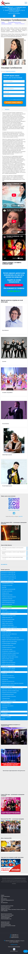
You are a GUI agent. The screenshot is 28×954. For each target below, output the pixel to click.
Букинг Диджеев (4, 910)
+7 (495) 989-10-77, (8, 7)
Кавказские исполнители (7, 598)
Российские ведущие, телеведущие (9, 643)
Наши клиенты (4, 898)
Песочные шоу (5, 679)
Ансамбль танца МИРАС (7, 392)
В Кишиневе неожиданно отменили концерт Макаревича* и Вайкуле (14, 552)
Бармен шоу (4, 673)
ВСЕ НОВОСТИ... (4, 564)
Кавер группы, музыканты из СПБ (8, 700)
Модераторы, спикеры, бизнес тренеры (10, 656)
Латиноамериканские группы (8, 694)
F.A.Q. (2, 901)
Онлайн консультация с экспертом (14, 285)
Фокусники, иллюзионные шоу (8, 681)
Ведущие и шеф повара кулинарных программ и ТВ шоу (13, 639)
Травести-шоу (5, 709)
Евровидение (4, 713)
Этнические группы (6, 698)
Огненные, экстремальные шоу (8, 677)
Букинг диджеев (4, 666)
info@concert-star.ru (14, 9)
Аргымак (4, 361)
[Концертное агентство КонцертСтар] (14, 3)
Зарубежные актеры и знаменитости (9, 627)
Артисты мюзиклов (6, 635)
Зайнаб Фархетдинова (7, 454)
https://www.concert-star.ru (18, 878)
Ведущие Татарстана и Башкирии (8, 662)
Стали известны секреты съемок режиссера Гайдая (12, 557)
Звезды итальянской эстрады (8, 619)
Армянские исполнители (7, 604)
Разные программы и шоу (6, 918)
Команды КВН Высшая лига (7, 645)
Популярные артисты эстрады (14, 22)
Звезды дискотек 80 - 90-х (7, 617)
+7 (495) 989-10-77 (14, 291)
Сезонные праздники (5, 923)
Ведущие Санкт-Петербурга (7, 660)
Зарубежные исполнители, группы (9, 615)
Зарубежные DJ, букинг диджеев (8, 668)
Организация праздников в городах (8, 925)
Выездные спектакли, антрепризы (9, 654)
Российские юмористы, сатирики (8, 647)
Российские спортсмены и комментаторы (10, 653)
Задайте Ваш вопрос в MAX (14, 510)
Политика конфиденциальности (7, 900)
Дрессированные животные (8, 675)
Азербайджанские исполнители (8, 600)
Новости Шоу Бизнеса (5, 896)
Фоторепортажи (4, 902)
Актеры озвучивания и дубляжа (8, 664)
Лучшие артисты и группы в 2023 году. (8, 577)
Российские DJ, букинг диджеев (8, 670)
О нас (2, 897)
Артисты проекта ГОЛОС (6, 608)
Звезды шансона (5, 593)
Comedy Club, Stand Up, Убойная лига (9, 633)
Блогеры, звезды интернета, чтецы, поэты (10, 637)
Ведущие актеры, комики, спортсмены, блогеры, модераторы (13, 909)
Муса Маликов (5, 330)
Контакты (3, 926)
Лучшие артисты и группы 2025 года (8, 574)
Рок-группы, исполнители (7, 591)
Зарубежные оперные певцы (8, 625)
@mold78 (20, 516)
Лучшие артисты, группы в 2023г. (7, 579)
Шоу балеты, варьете (6, 703)
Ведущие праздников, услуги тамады (9, 641)
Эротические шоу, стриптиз (7, 705)
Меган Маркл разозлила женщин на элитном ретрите (12, 547)
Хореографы (4, 707)
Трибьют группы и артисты (7, 623)
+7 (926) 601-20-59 (21, 7)
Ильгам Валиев (5, 423)
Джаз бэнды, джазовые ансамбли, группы (10, 690)
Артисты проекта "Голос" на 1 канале (9, 611)
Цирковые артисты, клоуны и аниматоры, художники (12, 683)
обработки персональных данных (18, 99)
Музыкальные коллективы (6, 687)
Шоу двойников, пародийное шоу (8, 651)
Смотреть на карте (14, 944)
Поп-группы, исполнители (7, 585)
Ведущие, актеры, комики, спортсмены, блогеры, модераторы (11, 629)
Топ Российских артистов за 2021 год (8, 576)
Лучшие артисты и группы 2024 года (8, 572)
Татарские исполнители (6, 23)
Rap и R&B (4, 587)
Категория (3, 718)
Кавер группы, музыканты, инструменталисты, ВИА (12, 688)
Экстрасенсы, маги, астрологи (8, 685)
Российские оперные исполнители (9, 596)
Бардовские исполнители (7, 594)
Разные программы (5, 715)
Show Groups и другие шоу (7, 621)
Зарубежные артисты (5, 613)
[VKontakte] (14, 16)
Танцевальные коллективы (7, 702)
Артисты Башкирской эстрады (8, 602)
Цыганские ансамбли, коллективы (9, 696)
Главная (3, 22)
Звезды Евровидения (5, 711)
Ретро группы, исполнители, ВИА (8, 589)
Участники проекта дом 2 (7, 649)
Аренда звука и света (5, 921)
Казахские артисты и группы (7, 583)
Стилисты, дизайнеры (6, 716)
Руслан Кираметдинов (7, 485)
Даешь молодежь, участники (8, 658)
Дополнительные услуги (6, 924)
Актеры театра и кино (6, 632)
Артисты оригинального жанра (8, 672)
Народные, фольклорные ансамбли (9, 692)
